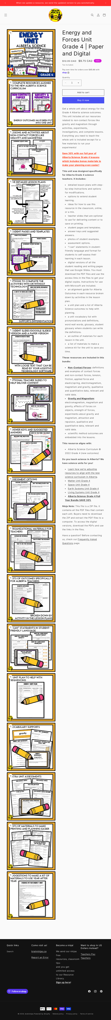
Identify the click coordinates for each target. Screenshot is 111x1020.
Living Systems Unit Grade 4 (83, 492)
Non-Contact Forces (79, 367)
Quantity (66, 77)
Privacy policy (71, 1014)
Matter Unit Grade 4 (79, 480)
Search (10, 951)
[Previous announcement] (5, 3)
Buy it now (83, 100)
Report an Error (40, 957)
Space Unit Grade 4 (79, 484)
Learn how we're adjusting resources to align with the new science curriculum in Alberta (82, 473)
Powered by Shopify (42, 1014)
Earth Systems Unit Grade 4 (83, 488)
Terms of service (86, 1014)
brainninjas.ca (38, 951)
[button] (6, 15)
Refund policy (58, 1014)
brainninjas (29, 1014)
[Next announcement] (106, 3)
